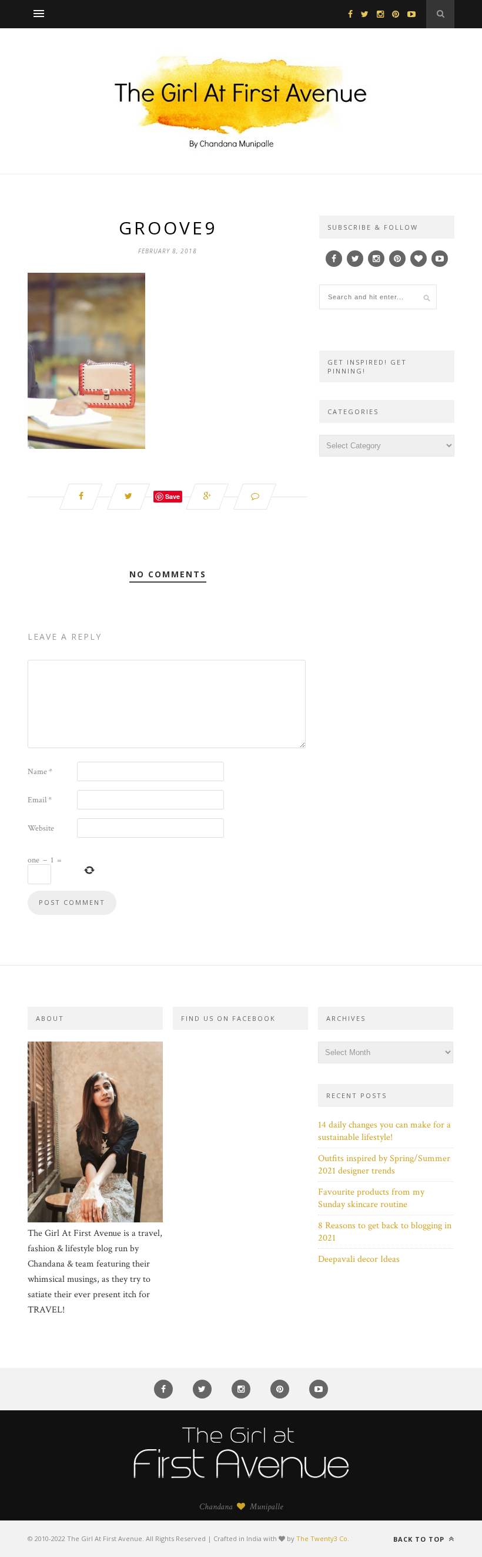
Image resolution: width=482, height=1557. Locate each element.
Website (41, 828)
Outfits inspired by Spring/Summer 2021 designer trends (384, 1164)
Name (40, 771)
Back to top (420, 1539)
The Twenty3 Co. (322, 1538)
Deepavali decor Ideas (359, 1259)
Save (172, 496)
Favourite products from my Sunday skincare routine (371, 1198)
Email (40, 800)
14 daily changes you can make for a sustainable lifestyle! (384, 1131)
